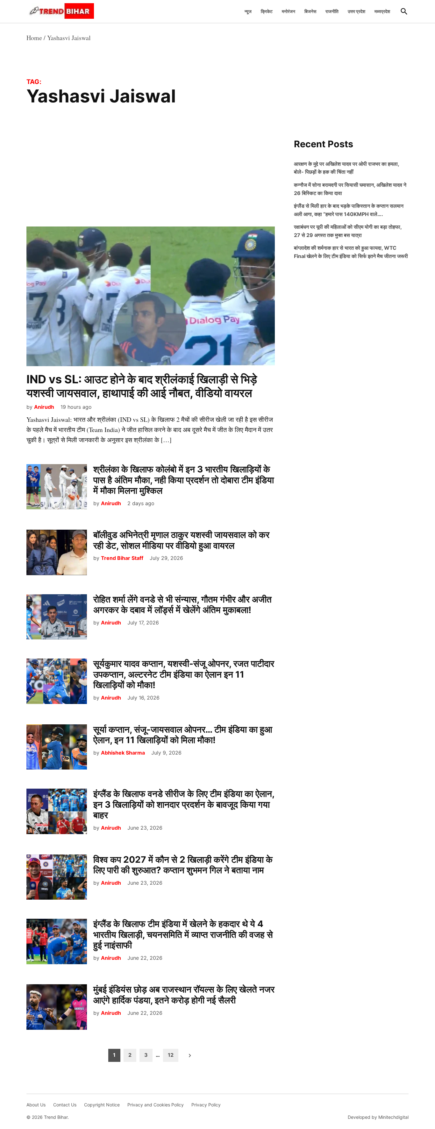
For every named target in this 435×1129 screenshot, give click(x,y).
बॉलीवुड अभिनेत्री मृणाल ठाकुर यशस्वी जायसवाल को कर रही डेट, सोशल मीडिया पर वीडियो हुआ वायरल (181, 540)
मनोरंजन (288, 11)
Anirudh (44, 407)
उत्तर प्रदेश (356, 11)
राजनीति (332, 11)
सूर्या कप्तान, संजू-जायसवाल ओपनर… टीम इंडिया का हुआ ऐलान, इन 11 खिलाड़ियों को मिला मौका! (182, 735)
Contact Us (64, 1104)
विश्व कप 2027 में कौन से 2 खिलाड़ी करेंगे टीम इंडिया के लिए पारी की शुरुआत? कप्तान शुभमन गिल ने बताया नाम (183, 865)
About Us (36, 1104)
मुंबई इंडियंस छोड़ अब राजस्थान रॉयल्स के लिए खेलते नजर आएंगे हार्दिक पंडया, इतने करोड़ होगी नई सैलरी (184, 995)
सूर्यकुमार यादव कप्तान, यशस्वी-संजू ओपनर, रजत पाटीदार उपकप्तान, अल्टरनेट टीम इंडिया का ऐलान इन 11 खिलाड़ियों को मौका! (183, 674)
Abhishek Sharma (123, 752)
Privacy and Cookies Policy (155, 1104)
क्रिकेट (267, 11)
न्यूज (248, 11)
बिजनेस (310, 11)
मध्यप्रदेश (382, 11)
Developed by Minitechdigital (378, 1117)
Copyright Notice (102, 1104)
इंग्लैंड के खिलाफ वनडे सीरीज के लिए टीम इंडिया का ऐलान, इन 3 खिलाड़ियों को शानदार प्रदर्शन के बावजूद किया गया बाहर (183, 804)
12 (171, 1055)
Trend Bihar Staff (122, 558)
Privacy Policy (206, 1104)
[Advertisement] (150, 179)
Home (34, 37)
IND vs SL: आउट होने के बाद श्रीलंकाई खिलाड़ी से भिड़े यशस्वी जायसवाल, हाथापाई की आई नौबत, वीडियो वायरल (141, 386)
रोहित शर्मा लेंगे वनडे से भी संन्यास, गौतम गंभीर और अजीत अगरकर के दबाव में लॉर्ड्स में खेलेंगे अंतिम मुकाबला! (182, 605)
